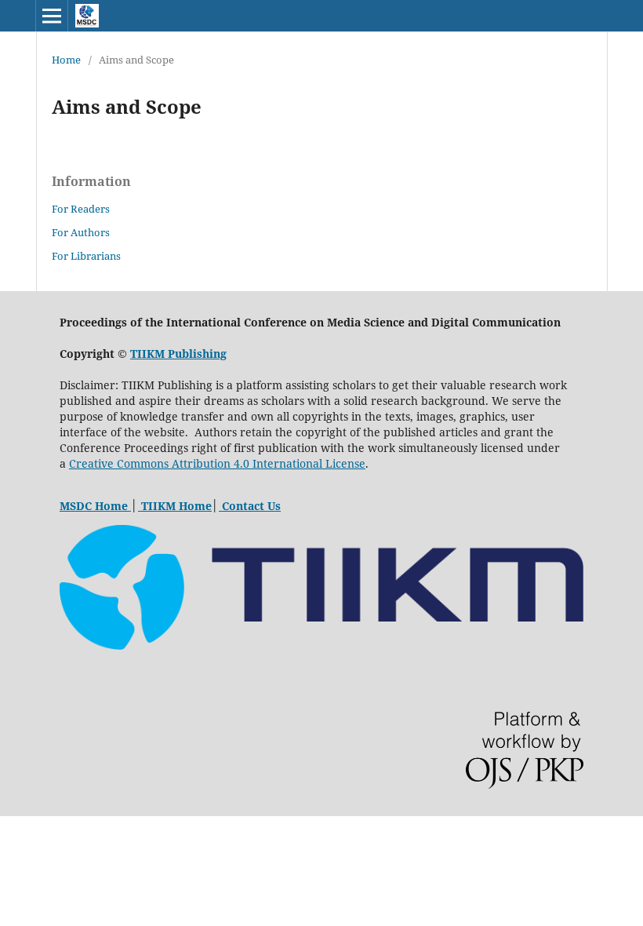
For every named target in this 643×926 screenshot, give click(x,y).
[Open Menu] (51, 15)
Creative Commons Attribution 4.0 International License (217, 463)
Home (66, 60)
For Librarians (86, 256)
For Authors (81, 232)
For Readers (81, 209)
